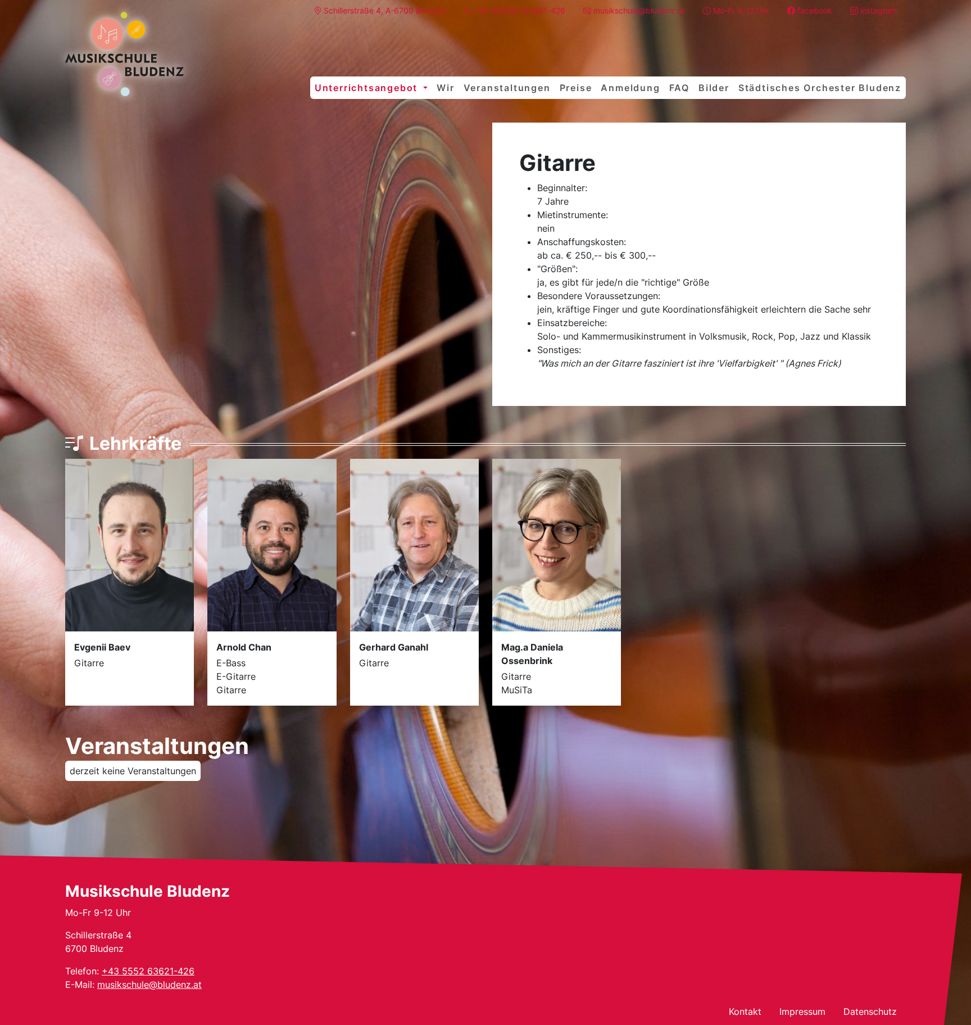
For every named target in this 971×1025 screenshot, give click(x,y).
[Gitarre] (124, 54)
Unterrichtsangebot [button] (368, 87)
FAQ (679, 87)
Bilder (713, 87)
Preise (576, 87)
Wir (445, 87)
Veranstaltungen (507, 87)
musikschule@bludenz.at (149, 984)
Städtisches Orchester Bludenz (819, 87)
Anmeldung (630, 87)
